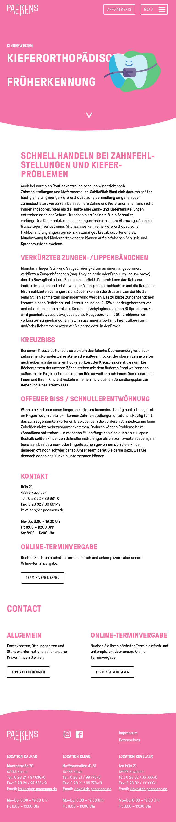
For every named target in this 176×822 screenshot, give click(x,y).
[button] (154, 9)
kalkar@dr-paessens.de (37, 788)
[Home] (22, 9)
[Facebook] (79, 734)
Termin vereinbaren (112, 672)
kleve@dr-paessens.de (92, 788)
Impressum (128, 733)
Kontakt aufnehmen (28, 672)
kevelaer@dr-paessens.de (42, 510)
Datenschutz (129, 740)
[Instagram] (67, 734)
